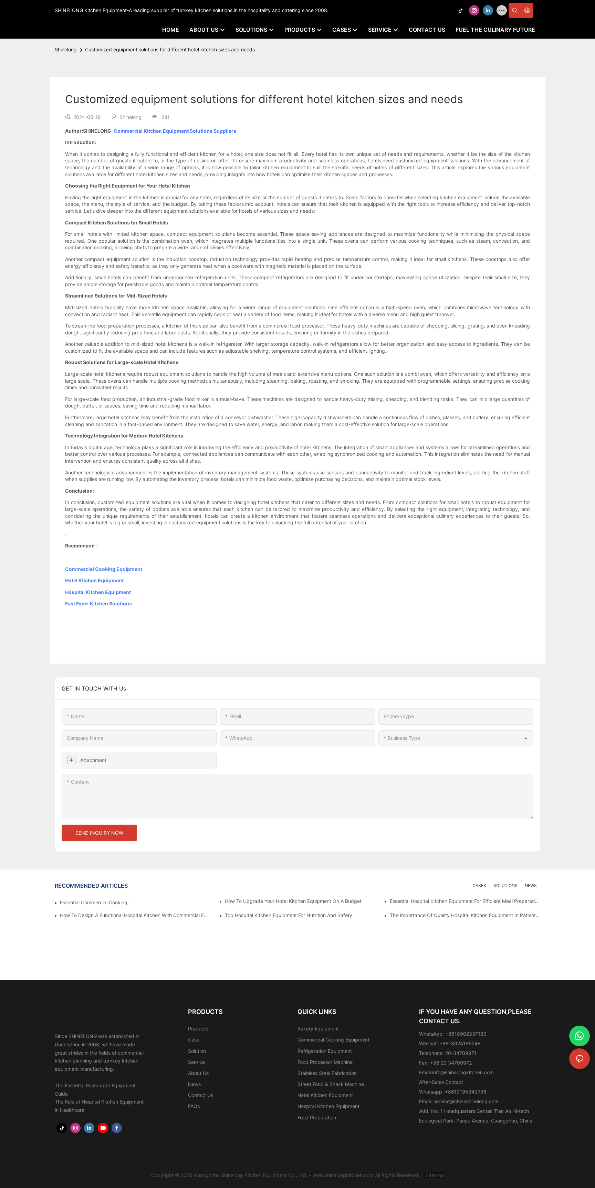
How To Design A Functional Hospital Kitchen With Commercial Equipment (135, 915)
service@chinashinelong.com (466, 1101)
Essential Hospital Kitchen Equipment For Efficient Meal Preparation (465, 901)
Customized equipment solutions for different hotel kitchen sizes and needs (170, 49)
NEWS (531, 885)
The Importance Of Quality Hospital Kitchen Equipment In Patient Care (465, 915)
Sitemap (434, 1175)
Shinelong (66, 49)
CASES (479, 885)
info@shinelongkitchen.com (463, 1072)
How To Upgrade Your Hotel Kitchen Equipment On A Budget (293, 901)
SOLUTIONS (505, 885)
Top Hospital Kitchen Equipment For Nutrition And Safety (288, 915)
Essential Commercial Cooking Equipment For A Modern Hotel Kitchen (97, 902)
